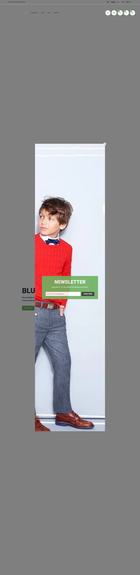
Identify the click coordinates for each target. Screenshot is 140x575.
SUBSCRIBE (88, 294)
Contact (56, 13)
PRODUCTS (34, 13)
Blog (42, 13)
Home (26, 13)
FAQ (49, 13)
